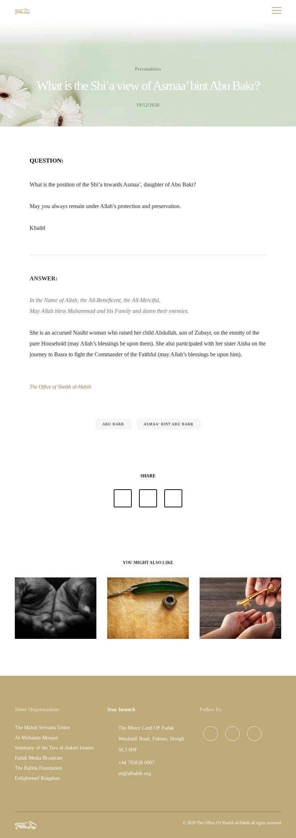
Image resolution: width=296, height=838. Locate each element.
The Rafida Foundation (38, 768)
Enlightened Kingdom (37, 778)
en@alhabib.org (134, 773)
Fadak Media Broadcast (38, 758)
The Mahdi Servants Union (42, 727)
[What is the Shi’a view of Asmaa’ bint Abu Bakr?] (123, 498)
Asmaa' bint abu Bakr (168, 424)
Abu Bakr (113, 424)
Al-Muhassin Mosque (36, 737)
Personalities (148, 69)
